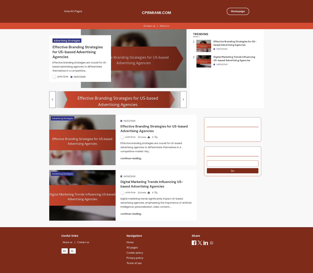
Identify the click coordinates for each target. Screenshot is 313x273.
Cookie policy (135, 252)
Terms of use (134, 263)
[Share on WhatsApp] (211, 243)
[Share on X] (200, 243)
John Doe (62, 76)
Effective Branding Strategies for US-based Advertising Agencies (77, 52)
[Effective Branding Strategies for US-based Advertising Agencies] (82, 140)
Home (130, 242)
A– (72, 251)
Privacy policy (135, 258)
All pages (132, 247)
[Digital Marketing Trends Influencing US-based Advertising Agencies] (82, 195)
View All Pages (73, 11)
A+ (64, 251)
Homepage (238, 11)
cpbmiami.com (156, 13)
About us (164, 26)
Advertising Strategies (67, 40)
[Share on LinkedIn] (205, 243)
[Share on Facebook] (194, 243)
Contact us (149, 26)
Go (232, 170)
